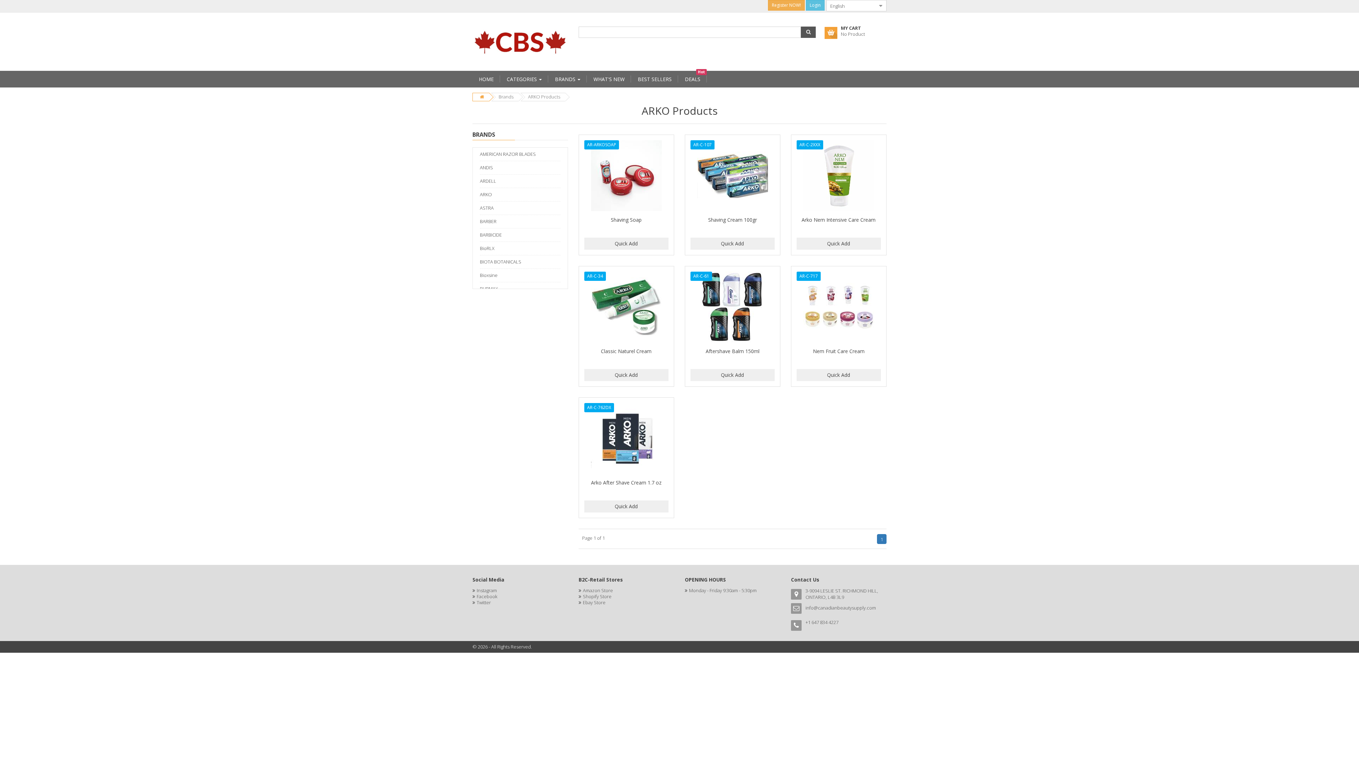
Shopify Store (597, 596)
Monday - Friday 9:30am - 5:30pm (723, 590)
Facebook (487, 596)
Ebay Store (594, 602)
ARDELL (488, 181)
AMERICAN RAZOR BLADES (508, 154)
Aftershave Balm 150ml (732, 351)
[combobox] (851, 5)
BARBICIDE (491, 235)
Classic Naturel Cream (626, 351)
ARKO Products (544, 97)
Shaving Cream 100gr (732, 219)
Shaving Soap (626, 219)
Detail (626, 139)
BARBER (488, 221)
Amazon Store (598, 590)
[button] (808, 32)
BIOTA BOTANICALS (500, 262)
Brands (506, 97)
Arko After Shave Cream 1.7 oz (626, 482)
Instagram (487, 590)
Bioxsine (489, 275)
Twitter (484, 602)
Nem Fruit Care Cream (839, 351)
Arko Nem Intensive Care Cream (839, 219)
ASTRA (487, 208)
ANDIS (486, 167)
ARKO (486, 194)
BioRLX (487, 248)
